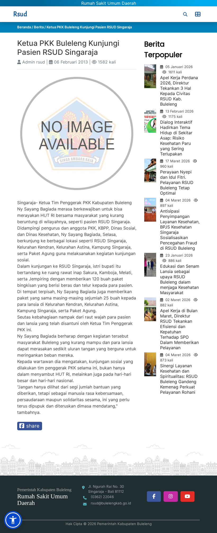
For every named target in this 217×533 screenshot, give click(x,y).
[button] (13, 520)
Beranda (24, 27)
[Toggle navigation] (198, 14)
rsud (20, 14)
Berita (39, 27)
